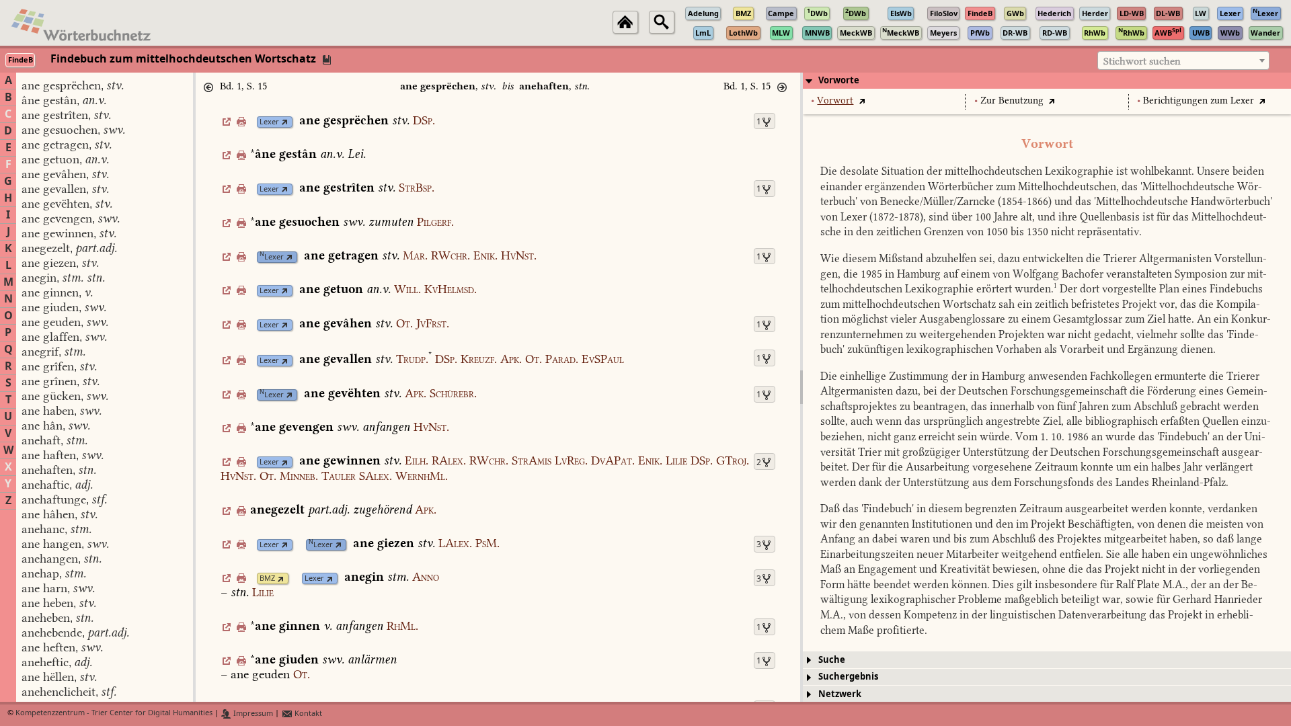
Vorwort (835, 100)
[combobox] (1183, 60)
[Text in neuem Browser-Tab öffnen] (861, 100)
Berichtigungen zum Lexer (1198, 100)
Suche (831, 659)
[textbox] (1183, 61)
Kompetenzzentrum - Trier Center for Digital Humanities (113, 714)
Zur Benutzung (1012, 100)
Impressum (252, 714)
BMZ (267, 578)
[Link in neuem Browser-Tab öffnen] (284, 122)
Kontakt (307, 714)
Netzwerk (839, 694)
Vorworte (838, 80)
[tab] (1047, 81)
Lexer (269, 122)
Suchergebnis (848, 676)
